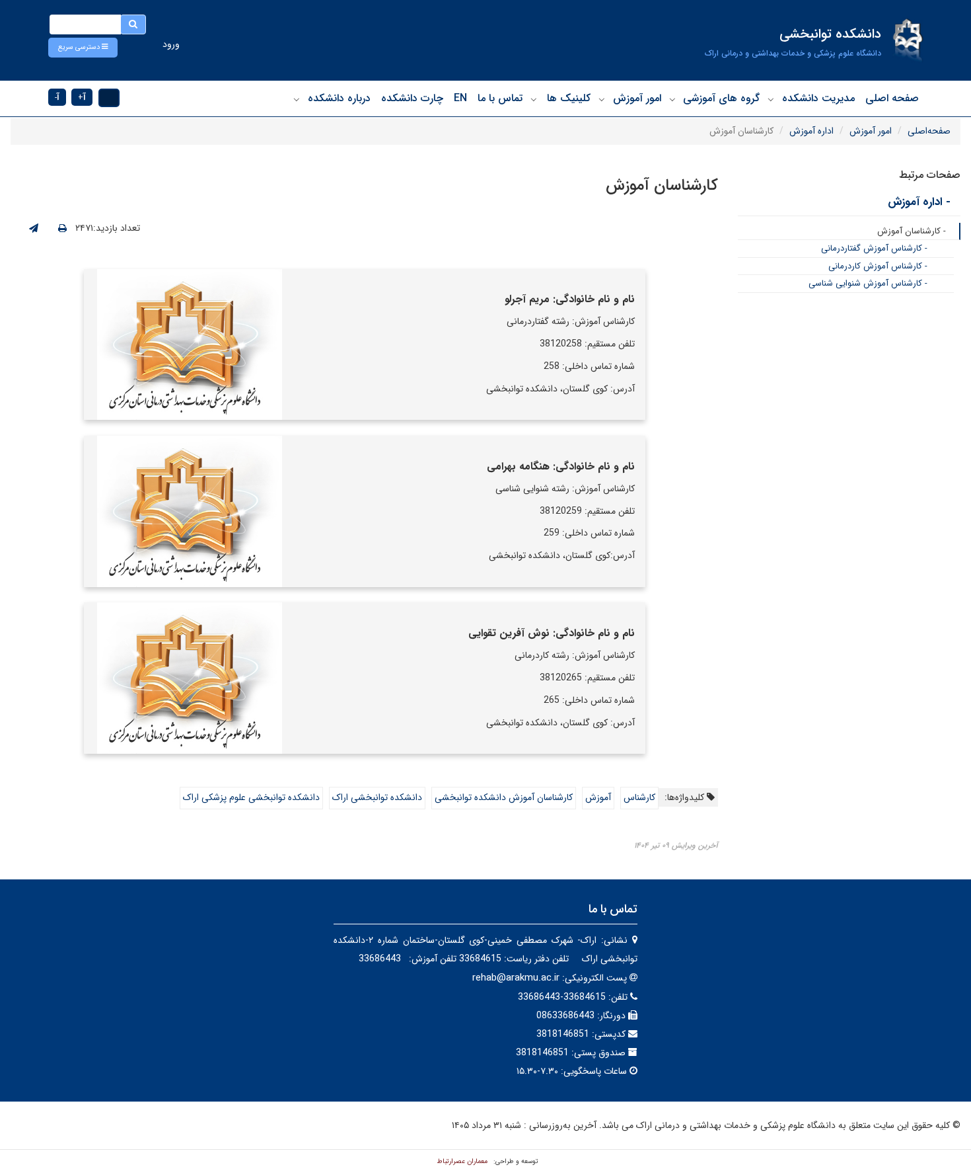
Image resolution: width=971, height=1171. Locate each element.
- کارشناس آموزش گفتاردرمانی (874, 248)
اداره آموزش (811, 131)
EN (460, 98)
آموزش (598, 797)
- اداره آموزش (919, 202)
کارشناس (639, 797)
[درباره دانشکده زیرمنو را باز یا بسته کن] (297, 99)
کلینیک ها (569, 98)
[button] (83, 48)
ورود (171, 44)
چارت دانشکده (412, 98)
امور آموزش (637, 98)
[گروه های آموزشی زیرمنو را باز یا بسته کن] (672, 99)
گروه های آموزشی (721, 98)
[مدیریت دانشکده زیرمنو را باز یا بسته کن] (771, 99)
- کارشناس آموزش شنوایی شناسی (868, 283)
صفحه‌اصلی (929, 131)
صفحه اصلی (892, 98)
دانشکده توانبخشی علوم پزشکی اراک (251, 797)
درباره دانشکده (339, 98)
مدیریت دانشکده (818, 98)
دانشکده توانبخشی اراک (377, 797)
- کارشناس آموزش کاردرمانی (877, 266)
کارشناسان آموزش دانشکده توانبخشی (504, 797)
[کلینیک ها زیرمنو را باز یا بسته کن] (534, 99)
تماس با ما (500, 98)
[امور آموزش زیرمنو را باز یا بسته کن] (602, 99)
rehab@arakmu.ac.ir (515, 978)
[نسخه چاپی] (62, 229)
